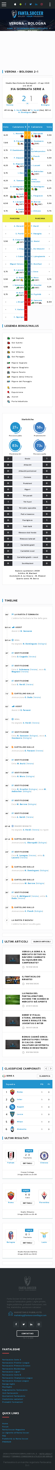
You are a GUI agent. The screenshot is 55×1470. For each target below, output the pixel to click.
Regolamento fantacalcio (15, 1390)
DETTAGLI (27, 1163)
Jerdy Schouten (35, 180)
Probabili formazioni (12, 1402)
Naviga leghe (8, 1384)
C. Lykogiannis (38, 256)
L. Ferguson (37, 195)
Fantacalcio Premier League (15, 1362)
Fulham (10, 1162)
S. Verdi (18, 110)
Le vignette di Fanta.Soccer (15, 1432)
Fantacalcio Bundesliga (13, 1368)
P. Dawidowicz (17, 150)
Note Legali (45, 1453)
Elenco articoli (42, 941)
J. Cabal (20, 256)
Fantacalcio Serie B (11, 1374)
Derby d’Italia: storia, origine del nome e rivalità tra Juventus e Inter (34, 1019)
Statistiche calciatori (12, 1399)
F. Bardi (35, 226)
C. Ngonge (19, 317)
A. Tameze (19, 180)
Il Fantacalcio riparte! (31, 978)
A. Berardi (19, 226)
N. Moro (34, 277)
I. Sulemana (18, 285)
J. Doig (20, 248)
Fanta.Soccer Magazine (13, 1429)
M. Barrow (35, 201)
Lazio (44, 1242)
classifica (44, 1076)
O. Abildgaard (17, 186)
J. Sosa (34, 271)
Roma (20, 1091)
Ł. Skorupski (37, 133)
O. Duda (20, 277)
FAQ (4, 1435)
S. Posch (35, 156)
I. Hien (21, 173)
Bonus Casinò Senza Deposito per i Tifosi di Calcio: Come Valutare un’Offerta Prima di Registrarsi (35, 1042)
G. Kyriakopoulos (38, 150)
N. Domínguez (24, 112)
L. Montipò (18, 133)
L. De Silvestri (37, 248)
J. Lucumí (35, 165)
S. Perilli (20, 233)
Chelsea (44, 1162)
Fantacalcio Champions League (17, 1378)
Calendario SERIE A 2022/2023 (32, 28)
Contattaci (28, 1333)
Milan (20, 1121)
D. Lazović (19, 270)
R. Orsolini (36, 285)
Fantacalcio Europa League (15, 1380)
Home (10, 28)
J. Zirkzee (36, 211)
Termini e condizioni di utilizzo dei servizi (32, 1456)
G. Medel (35, 241)
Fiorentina (44, 1202)
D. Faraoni (19, 141)
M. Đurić (20, 292)
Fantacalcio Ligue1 (11, 1371)
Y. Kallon (19, 309)
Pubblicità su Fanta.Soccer (15, 1438)
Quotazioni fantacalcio (13, 1396)
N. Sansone (36, 300)
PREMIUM (6, 1441)
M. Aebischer (37, 171)
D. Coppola (18, 239)
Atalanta (21, 1129)
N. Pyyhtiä (36, 294)
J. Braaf (20, 301)
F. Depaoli (19, 157)
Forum (5, 1426)
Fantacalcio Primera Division (16, 1365)
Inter (19, 1099)
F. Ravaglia (36, 233)
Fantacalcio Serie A (11, 1359)
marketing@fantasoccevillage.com (30, 1315)
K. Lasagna (18, 201)
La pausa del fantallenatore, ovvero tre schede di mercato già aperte (35, 997)
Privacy (6, 1456)
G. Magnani (18, 163)
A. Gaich (20, 209)
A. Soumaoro (37, 141)
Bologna (45, 105)
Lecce (20, 1114)
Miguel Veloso (17, 264)
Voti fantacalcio (10, 1393)
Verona (9, 105)
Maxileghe (7, 1387)
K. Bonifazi (36, 264)
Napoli (20, 1106)
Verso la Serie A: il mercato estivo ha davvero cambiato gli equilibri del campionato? (34, 957)
